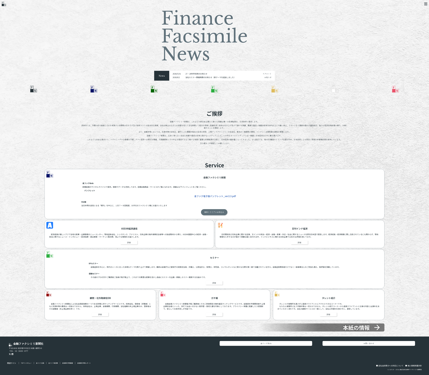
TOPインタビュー (26, 363)
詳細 (129, 242)
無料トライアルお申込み (214, 212)
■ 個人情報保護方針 (413, 365)
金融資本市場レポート (84, 363)
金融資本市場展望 (67, 363)
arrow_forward (377, 327)
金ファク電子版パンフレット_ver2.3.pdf (215, 196)
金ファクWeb (265, 343)
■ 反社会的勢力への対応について (389, 365)
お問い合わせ (368, 343)
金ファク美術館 (53, 363)
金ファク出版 (40, 363)
